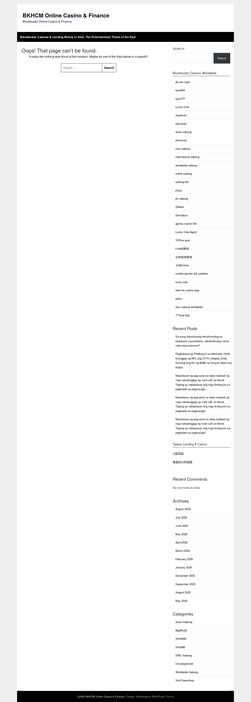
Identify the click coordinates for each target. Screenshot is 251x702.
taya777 (180, 98)
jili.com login (182, 82)
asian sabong (183, 132)
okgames (181, 115)
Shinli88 (180, 647)
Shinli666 (180, 638)
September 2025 (185, 584)
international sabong (187, 157)
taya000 (180, 90)
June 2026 (181, 526)
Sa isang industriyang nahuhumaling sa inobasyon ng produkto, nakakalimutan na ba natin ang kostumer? (202, 340)
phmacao (181, 140)
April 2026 (181, 542)
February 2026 (184, 559)
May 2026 (181, 534)
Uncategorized (184, 663)
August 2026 (183, 509)
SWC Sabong (183, 655)
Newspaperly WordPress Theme (155, 696)
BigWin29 (181, 630)
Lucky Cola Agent (186, 232)
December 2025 (185, 575)
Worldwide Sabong (186, 672)
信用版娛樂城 (183, 257)
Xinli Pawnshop (184, 680)
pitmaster (181, 123)
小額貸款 (178, 453)
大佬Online (182, 265)
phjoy (178, 190)
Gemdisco (181, 215)
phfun (178, 298)
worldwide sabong (186, 165)
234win (179, 207)
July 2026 (181, 517)
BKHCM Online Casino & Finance (66, 15)
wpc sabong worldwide (189, 307)
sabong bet (182, 182)
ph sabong (181, 198)
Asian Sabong (183, 622)
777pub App (182, 315)
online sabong (183, 173)
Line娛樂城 (182, 248)
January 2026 (183, 567)
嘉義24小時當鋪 (182, 462)
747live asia (182, 240)
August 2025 (183, 592)
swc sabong (182, 148)
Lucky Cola (182, 107)
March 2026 (182, 550)
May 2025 (181, 601)
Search (178, 49)
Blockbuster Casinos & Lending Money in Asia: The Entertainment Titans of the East (78, 37)
